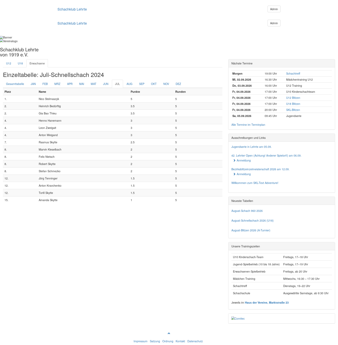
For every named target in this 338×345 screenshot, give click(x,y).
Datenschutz (195, 341)
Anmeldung (244, 160)
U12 (8, 63)
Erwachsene (37, 63)
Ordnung (167, 341)
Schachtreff (293, 73)
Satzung (155, 341)
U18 (20, 63)
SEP (141, 84)
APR (70, 84)
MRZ (57, 84)
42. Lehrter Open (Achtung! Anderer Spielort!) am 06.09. (266, 155)
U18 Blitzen (293, 104)
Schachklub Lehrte (72, 9)
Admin (274, 9)
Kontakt (180, 341)
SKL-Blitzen (293, 110)
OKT (154, 84)
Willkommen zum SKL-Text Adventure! (254, 183)
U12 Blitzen (293, 98)
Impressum (140, 341)
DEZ (178, 84)
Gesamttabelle (15, 84)
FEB (45, 84)
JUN (105, 84)
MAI (81, 84)
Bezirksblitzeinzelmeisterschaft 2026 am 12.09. (260, 169)
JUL (117, 84)
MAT (93, 84)
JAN (33, 84)
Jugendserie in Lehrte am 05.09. (251, 147)
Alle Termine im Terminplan (248, 125)
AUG (129, 84)
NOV (166, 84)
